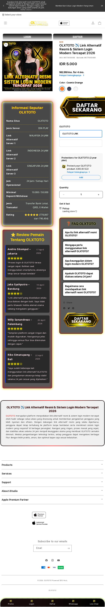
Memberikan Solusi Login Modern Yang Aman (74, 6)
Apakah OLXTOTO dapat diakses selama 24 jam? (79, 275)
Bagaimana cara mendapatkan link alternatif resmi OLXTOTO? (80, 289)
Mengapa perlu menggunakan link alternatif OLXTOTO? (77, 248)
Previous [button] (3, 5)
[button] (5, 23)
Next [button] (101, 5)
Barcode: (80, 57)
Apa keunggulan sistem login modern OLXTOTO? (79, 262)
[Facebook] (65, 309)
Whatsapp (73, 604)
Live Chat (94, 604)
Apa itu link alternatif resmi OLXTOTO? (81, 234)
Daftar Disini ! (26, 9)
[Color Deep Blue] (69, 89)
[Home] (38, 23)
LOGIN (27, 37)
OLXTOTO (10, 416)
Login (31, 604)
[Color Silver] (76, 89)
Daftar (52, 604)
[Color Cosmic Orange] (62, 89)
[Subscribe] (68, 548)
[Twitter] (69, 309)
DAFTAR (78, 37)
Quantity (63, 187)
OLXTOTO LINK (70, 133)
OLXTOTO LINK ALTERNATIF (76, 143)
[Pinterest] (74, 309)
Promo (11, 604)
